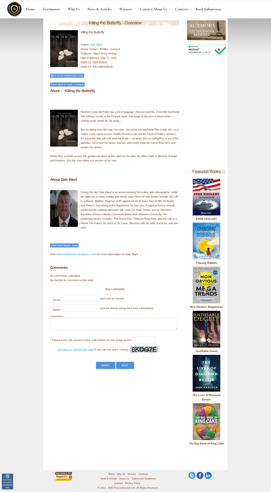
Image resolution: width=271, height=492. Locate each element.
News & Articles (108, 478)
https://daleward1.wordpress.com (76, 254)
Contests (143, 474)
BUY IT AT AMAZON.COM (67, 75)
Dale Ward (96, 44)
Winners (132, 474)
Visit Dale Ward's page (64, 245)
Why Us (121, 474)
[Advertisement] (206, 112)
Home (111, 474)
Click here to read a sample (67, 84)
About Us (124, 478)
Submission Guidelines (143, 478)
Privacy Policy (132, 483)
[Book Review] (190, 30)
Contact (118, 483)
